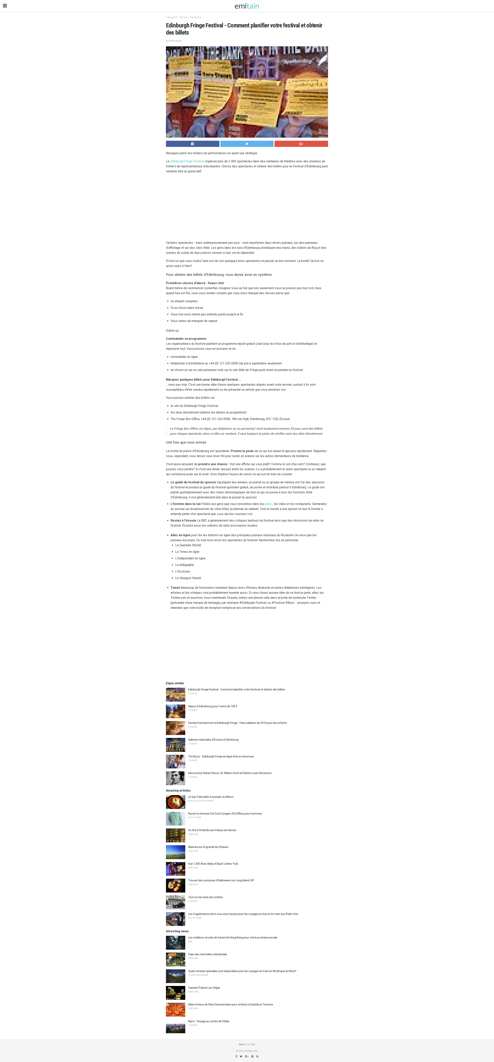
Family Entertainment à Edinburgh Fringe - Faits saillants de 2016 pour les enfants (237, 722)
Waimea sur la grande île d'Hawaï (208, 847)
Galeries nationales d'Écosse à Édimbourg (213, 739)
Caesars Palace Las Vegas (204, 987)
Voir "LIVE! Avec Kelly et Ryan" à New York (213, 863)
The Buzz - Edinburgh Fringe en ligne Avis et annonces (221, 756)
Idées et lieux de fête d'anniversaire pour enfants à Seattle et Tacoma (230, 1004)
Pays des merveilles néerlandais (207, 954)
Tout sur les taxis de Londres (205, 897)
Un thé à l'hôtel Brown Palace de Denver (212, 830)
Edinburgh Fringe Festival (187, 161)
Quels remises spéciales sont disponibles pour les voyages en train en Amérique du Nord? (242, 971)
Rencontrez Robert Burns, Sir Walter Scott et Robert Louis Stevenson (230, 773)
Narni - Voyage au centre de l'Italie (208, 1021)
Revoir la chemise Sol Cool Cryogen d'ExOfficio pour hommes (225, 813)
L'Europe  (171, 17)
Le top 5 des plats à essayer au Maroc (211, 796)
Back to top (247, 1044)
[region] (247, 208)
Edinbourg (195, 17)
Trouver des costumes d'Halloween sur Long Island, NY (221, 880)
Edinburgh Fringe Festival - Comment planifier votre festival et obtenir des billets (236, 689)
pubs (268, 504)
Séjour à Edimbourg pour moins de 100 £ (213, 706)
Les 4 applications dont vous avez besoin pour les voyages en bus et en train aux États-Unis (243, 913)
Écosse (183, 17)
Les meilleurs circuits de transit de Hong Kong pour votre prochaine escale (232, 937)
